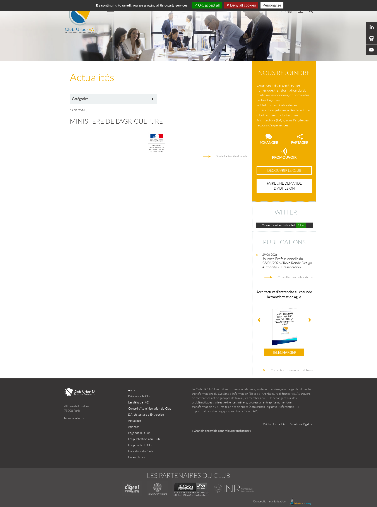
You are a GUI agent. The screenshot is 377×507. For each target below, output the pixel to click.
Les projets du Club (140, 445)
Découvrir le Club (139, 396)
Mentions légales (301, 424)
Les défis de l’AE (138, 402)
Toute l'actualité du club (231, 156)
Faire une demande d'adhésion (284, 186)
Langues (287, 11)
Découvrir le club (284, 170)
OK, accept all (208, 5)
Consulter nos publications (295, 277)
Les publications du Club (144, 439)
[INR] (234, 488)
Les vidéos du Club (140, 451)
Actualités (134, 420)
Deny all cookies (242, 5)
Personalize (272, 5)
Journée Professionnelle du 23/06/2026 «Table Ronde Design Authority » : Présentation (287, 263)
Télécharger (284, 352)
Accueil (132, 390)
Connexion (300, 11)
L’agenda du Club (139, 433)
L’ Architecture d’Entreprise (146, 414)
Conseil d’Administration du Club (149, 408)
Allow (301, 225)
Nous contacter (74, 418)
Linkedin (371, 27)
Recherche (311, 11)
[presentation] (309, 320)
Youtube (371, 49)
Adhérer (133, 427)
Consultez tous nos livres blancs (292, 370)
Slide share (371, 38)
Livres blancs (136, 457)
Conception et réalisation (270, 501)
